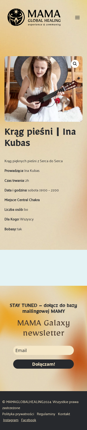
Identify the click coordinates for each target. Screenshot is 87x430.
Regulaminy (46, 413)
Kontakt (64, 413)
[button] (75, 64)
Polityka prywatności (18, 413)
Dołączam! (43, 364)
